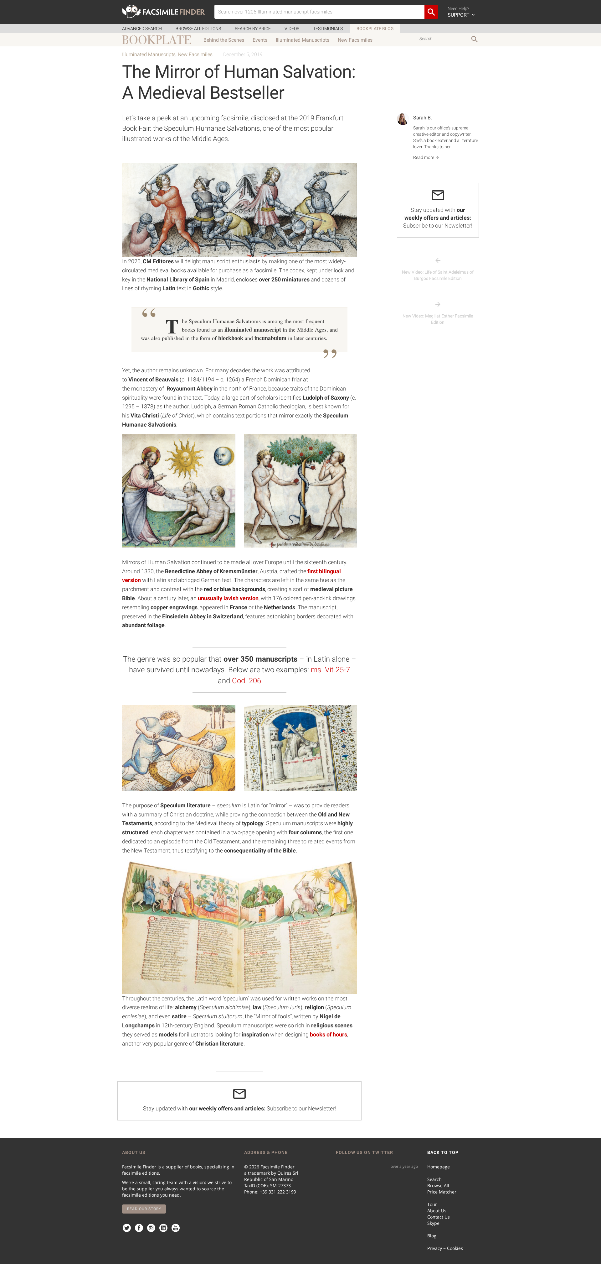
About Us (436, 1211)
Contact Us (438, 1217)
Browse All (438, 1185)
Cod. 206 (246, 680)
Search (434, 1179)
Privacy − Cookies (445, 1248)
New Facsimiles (355, 40)
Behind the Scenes (223, 40)
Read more (424, 157)
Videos (292, 28)
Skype (433, 1223)
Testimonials (328, 28)
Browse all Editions (198, 28)
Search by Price (253, 28)
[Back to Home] (163, 11)
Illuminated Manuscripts (302, 40)
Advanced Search (142, 28)
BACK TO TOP (443, 1152)
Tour (432, 1204)
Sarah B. (422, 118)
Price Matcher (441, 1192)
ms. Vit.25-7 (329, 669)
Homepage (438, 1167)
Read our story (144, 1209)
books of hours (328, 1034)
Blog (431, 1236)
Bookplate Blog (375, 28)
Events (260, 40)
